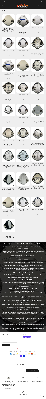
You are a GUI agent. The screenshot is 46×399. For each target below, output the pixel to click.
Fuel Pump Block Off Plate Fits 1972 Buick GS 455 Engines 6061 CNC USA (37, 143)
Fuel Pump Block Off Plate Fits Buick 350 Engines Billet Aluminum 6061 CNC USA (37, 75)
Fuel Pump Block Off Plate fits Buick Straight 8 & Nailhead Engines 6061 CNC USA (37, 97)
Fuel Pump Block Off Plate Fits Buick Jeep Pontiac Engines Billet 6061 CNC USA (37, 29)
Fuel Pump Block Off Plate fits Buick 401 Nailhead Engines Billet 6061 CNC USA (37, 52)
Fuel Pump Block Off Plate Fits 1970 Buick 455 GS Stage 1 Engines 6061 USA (37, 211)
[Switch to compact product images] (6, 10)
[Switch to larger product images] (2, 10)
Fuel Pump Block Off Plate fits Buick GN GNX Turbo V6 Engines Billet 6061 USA (8, 119)
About (24, 334)
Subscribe (5, 344)
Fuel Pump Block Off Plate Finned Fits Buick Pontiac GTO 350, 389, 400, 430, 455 (37, 121)
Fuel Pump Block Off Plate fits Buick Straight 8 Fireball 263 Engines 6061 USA (8, 166)
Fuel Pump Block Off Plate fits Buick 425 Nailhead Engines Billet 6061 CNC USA (37, 188)
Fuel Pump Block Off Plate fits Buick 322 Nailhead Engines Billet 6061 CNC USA (8, 97)
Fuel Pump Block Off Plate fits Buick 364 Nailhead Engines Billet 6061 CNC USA (37, 165)
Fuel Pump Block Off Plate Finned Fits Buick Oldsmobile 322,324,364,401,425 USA (23, 189)
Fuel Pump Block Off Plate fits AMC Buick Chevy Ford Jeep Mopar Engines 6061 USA (8, 30)
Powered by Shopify (32, 351)
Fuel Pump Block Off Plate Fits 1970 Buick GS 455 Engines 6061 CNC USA (23, 141)
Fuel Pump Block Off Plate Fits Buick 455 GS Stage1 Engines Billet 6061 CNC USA (23, 96)
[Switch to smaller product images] (4, 10)
